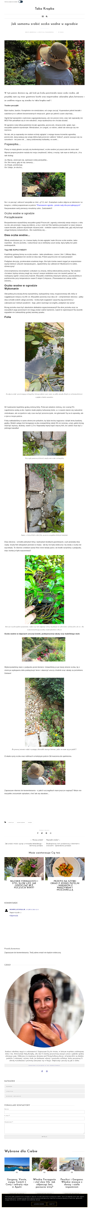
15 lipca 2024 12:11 (32, 909)
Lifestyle (11, 822)
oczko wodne (21, 822)
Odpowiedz (14, 915)
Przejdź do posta (17, 1193)
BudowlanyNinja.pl (18, 909)
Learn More (39, 1204)
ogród (30, 822)
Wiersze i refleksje (13, 1096)
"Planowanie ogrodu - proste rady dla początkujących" (58, 205)
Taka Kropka (44, 8)
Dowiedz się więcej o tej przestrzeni (44, 1065)
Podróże (9, 1086)
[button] (23, 15)
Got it (51, 1204)
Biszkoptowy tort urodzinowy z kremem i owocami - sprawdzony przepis (63, 845)
